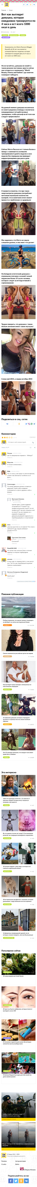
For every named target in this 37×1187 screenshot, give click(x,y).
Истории (6, 37)
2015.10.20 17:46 (12, 573)
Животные (8, 625)
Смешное (7, 724)
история (7, 904)
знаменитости (8, 656)
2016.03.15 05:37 (15, 471)
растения (7, 972)
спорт (11, 10)
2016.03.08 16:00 (22, 548)
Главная (3, 10)
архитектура (8, 938)
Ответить (9, 457)
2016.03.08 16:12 (16, 524)
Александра (17, 500)
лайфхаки (8, 1005)
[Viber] (29, 424)
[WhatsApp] (31, 424)
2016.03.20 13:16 (18, 462)
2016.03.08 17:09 (20, 484)
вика (15, 539)
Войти (17, 1164)
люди (23, 35)
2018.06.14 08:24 (17, 453)
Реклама (4, 1161)
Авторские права (20, 1161)
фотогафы (8, 871)
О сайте (3, 1164)
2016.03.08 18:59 (22, 539)
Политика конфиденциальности (16, 1156)
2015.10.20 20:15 (17, 559)
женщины (14, 35)
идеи (6, 1071)
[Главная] (7, 4)
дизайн (7, 1038)
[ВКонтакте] (7, 424)
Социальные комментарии (26, 581)
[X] (26, 424)
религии (7, 838)
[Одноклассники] (19, 424)
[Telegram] (34, 424)
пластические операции (8, 689)
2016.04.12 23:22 (17, 502)
